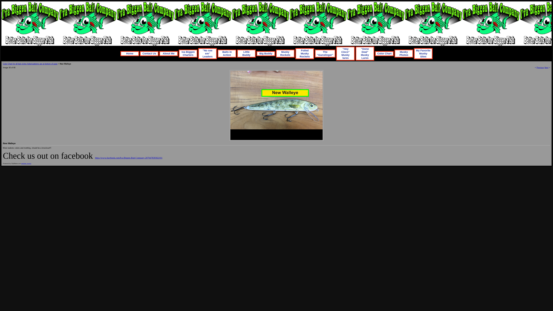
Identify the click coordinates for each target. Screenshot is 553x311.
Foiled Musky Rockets (305, 53)
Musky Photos (403, 53)
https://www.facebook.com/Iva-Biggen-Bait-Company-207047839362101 (128, 158)
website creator (26, 163)
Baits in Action (227, 53)
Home (129, 53)
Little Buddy (246, 53)
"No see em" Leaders (208, 53)
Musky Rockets (285, 53)
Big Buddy (265, 53)
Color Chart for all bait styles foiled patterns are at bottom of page (30, 64)
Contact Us (149, 53)
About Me (169, 53)
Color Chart (384, 53)
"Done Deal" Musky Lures (365, 53)
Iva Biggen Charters (188, 53)
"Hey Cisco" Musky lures (345, 53)
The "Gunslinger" (325, 53)
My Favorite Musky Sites (423, 53)
